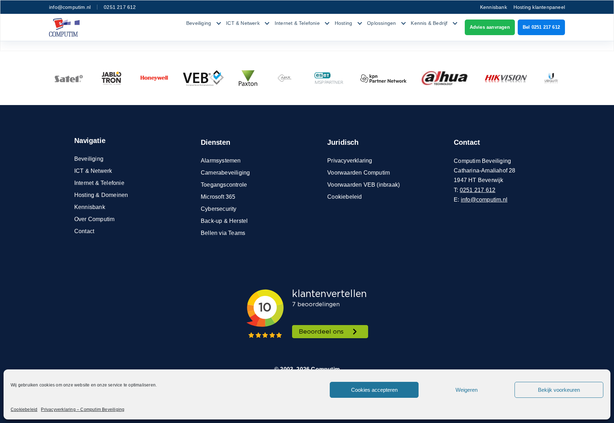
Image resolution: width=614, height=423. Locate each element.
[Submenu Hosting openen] (359, 23)
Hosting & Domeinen (101, 195)
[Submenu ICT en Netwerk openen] (267, 23)
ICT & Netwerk (243, 23)
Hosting (343, 23)
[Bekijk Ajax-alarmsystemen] (284, 78)
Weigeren (467, 390)
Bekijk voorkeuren (559, 390)
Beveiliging (198, 23)
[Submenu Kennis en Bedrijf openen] (455, 23)
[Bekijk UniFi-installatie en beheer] (551, 78)
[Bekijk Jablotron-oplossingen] (112, 78)
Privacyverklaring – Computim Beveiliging (82, 409)
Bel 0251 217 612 (541, 27)
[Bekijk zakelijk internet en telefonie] (383, 78)
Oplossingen (381, 23)
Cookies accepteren (374, 390)
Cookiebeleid (24, 409)
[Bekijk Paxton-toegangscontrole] (248, 78)
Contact (84, 231)
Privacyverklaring (349, 161)
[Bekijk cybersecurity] (329, 78)
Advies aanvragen (490, 27)
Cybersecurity (219, 209)
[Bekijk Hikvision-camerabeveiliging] (505, 78)
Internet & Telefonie (297, 23)
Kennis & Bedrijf (429, 23)
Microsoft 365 (218, 197)
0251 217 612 (120, 7)
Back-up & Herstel (224, 221)
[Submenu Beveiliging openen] (218, 23)
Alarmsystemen (221, 161)
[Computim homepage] (64, 27)
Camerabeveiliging (225, 173)
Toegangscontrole (224, 185)
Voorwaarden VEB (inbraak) (363, 185)
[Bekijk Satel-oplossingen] (69, 78)
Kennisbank (493, 7)
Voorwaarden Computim (358, 173)
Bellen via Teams (223, 233)
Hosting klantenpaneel (539, 7)
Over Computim (94, 219)
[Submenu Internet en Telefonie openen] (327, 23)
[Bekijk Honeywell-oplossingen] (154, 78)
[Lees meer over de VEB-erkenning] (203, 78)
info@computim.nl (70, 7)
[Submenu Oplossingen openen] (403, 23)
